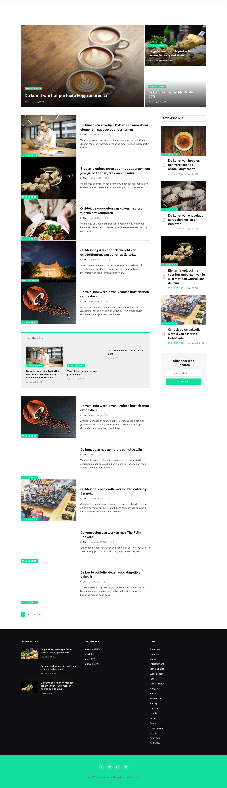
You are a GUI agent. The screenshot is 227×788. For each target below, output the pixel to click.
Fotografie (154, 688)
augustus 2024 (93, 649)
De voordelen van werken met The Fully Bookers (110, 535)
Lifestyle (153, 708)
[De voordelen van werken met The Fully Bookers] (48, 542)
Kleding (153, 703)
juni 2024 (90, 654)
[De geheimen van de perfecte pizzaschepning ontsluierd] (175, 45)
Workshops (154, 743)
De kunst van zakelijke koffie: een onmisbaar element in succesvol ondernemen (114, 127)
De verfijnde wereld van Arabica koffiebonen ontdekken (114, 294)
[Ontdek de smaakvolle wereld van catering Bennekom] (48, 500)
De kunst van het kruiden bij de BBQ (170, 94)
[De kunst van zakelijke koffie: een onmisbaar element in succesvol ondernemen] (48, 136)
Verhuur (153, 733)
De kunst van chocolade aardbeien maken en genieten (185, 220)
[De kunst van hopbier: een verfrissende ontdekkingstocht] (183, 141)
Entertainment (156, 664)
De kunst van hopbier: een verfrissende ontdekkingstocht (184, 165)
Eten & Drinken (33, 88)
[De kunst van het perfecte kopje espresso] (82, 66)
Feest (152, 679)
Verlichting (154, 738)
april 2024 (90, 659)
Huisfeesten (155, 698)
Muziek (153, 718)
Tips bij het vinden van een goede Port (82, 373)
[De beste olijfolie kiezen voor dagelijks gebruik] (48, 583)
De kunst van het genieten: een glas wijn (111, 449)
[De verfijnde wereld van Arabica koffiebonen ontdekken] (48, 303)
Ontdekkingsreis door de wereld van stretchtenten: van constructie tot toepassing (108, 252)
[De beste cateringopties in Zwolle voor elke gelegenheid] (29, 670)
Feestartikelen (30, 280)
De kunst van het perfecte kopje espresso (66, 95)
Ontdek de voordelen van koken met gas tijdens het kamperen (111, 210)
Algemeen (154, 649)
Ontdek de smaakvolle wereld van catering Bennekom (113, 491)
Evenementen (156, 674)
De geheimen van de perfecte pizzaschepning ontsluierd (169, 53)
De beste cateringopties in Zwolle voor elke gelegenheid (58, 667)
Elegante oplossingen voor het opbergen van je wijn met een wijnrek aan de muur (115, 171)
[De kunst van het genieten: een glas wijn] (48, 458)
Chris (27, 102)
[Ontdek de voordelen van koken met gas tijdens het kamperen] (48, 219)
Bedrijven (154, 654)
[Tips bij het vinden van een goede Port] (85, 357)
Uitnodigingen (156, 728)
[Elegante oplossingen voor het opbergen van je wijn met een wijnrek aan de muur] (48, 178)
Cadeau (153, 659)
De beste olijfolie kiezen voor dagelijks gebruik (110, 574)
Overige (153, 723)
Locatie (153, 713)
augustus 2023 (92, 664)
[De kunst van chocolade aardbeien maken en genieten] (183, 196)
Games (152, 693)
